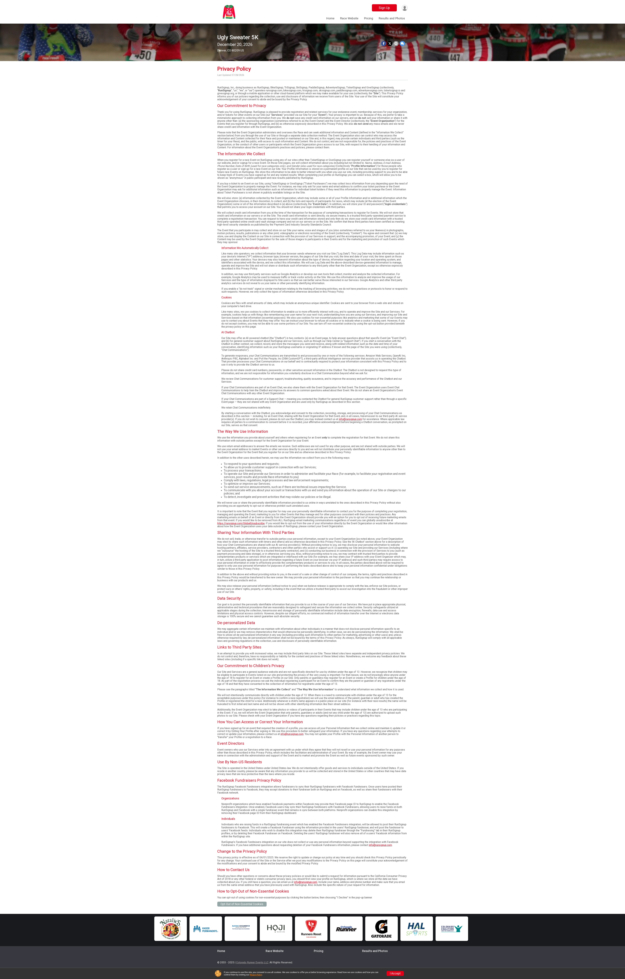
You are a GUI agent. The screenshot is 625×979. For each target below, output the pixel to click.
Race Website (349, 18)
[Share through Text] (402, 43)
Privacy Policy (256, 974)
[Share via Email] (396, 43)
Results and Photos (392, 18)
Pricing (368, 18)
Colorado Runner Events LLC (252, 962)
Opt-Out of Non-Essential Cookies (242, 904)
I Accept (395, 973)
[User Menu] (405, 8)
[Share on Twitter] (389, 43)
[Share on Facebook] (383, 43)
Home (330, 18)
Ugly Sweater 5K (237, 37)
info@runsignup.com (350, 419)
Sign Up (384, 8)
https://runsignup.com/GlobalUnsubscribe (241, 523)
